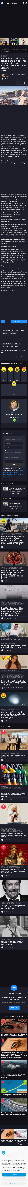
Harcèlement (19, 533)
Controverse (19, 330)
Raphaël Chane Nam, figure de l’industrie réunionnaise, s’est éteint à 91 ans (12, 942)
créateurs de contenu (7, 671)
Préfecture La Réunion (7, 788)
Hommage (3, 902)
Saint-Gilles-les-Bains (7, 753)
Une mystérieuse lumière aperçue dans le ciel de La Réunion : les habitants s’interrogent (13, 715)
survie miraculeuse (10, 643)
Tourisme (17, 343)
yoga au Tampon (5, 831)
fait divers (4, 640)
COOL (24, 380)
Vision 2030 (14, 346)
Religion (21, 866)
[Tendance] (3, 732)
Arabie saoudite (7, 330)
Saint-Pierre (4, 710)
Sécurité (11, 605)
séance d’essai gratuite (7, 830)
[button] (25, 1148)
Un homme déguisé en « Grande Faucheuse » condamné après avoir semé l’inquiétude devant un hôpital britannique (13, 540)
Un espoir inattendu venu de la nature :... (7, 1141)
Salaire (14, 677)
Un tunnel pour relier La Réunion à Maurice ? (13, 1095)
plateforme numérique (13, 676)
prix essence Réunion (6, 791)
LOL (17, 380)
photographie (15, 568)
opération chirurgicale (7, 642)
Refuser (14, 1179)
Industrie (15, 938)
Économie (13, 333)
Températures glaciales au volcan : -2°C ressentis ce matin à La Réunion (13, 1075)
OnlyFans (3, 676)
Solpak (21, 939)
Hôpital (3, 534)
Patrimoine (15, 866)
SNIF (14, 394)
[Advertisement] (14, 22)
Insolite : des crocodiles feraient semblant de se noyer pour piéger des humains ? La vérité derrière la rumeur (12, 611)
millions (3, 675)
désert (4, 333)
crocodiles (17, 602)
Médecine (20, 640)
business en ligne (10, 670)
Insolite (4, 56)
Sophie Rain (20, 677)
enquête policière (16, 639)
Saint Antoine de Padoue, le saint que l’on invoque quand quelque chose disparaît (13, 871)
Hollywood (18, 902)
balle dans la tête (11, 638)
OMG (4, 380)
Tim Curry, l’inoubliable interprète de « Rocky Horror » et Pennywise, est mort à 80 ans (13, 907)
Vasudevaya (17, 830)
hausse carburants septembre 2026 (10, 787)
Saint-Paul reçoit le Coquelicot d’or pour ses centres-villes (14, 756)
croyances (9, 866)
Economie (3, 786)
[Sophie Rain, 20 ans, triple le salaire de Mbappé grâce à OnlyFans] (14, 662)
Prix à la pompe (17, 788)
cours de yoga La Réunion (7, 828)
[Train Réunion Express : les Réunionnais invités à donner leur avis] (14, 1105)
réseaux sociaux (18, 604)
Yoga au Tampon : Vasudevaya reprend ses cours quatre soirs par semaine (13, 835)
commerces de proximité (7, 752)
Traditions (18, 867)
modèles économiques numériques (15, 675)
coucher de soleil (13, 567)
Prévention (10, 604)
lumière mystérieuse (6, 709)
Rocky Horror (11, 903)
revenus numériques (6, 677)
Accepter (14, 1174)
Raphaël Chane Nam (6, 939)
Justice (13, 534)
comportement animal (7, 602)
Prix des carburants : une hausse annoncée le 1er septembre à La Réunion (13, 794)
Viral (20, 568)
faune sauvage (20, 603)
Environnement (7, 336)
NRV (11, 380)
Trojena (5, 346)
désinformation (5, 603)
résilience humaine (19, 642)
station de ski (7, 343)
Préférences (14, 1183)
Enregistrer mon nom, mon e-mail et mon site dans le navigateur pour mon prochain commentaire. (13, 454)
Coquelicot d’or (19, 752)
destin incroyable (5, 639)
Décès (12, 902)
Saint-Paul (16, 753)
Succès (3, 678)
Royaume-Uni (19, 534)
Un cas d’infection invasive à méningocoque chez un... (21, 1142)
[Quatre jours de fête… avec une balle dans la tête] (14, 630)
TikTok (16, 678)
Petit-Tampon (16, 709)
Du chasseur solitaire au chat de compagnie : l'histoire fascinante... (17, 490)
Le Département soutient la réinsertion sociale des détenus (16, 505)
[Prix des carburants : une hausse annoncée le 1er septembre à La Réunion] (14, 774)
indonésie (3, 604)
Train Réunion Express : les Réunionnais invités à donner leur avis (13, 1114)
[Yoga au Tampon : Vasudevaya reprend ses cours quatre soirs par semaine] (14, 813)
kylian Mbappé (19, 674)
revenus (21, 676)
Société (3, 866)
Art (7, 567)
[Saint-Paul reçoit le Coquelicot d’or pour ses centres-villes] (14, 739)
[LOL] (3, 521)
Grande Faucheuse (11, 533)
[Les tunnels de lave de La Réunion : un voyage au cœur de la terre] (14, 1026)
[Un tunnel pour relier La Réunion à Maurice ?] (14, 1086)
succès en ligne (10, 678)
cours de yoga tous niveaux (8, 829)
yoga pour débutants (16, 831)
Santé (2, 643)
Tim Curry (18, 903)
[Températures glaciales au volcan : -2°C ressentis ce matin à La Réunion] (14, 1066)
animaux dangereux (11, 601)
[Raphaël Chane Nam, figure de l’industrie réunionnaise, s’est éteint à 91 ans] (14, 926)
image (20, 567)
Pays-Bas (8, 568)
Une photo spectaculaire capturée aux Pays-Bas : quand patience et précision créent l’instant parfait (12, 574)
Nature (3, 568)
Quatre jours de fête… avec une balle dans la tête (13, 646)
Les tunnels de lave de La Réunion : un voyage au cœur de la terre (14, 1034)
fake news (13, 603)
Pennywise (4, 903)
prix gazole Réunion (18, 791)
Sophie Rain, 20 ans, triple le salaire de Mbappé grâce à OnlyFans (13, 683)
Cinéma (8, 902)
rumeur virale (4, 605)
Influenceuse (12, 674)
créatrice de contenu (19, 671)
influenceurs (4, 674)
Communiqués (4, 825)
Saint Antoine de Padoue (7, 867)
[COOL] (3, 658)
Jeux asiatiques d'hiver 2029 (11, 340)
